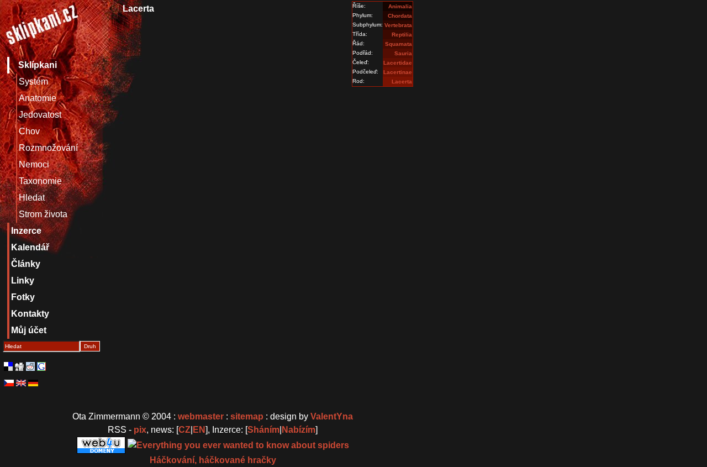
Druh (90, 346)
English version (21, 383)
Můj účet (28, 330)
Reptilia (402, 35)
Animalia (400, 6)
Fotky (23, 297)
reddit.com (30, 366)
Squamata (398, 44)
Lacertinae (397, 72)
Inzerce (26, 230)
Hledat (32, 197)
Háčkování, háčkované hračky (213, 460)
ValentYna (331, 416)
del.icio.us (8, 366)
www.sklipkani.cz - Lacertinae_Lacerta (41, 27)
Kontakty (30, 313)
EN (199, 429)
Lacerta (402, 81)
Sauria (403, 53)
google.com (41, 366)
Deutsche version (33, 383)
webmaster (201, 416)
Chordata (400, 16)
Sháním (263, 429)
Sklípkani (37, 65)
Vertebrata (398, 25)
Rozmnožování (48, 148)
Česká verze (9, 383)
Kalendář (30, 247)
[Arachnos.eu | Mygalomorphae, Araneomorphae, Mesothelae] (238, 444)
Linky (22, 280)
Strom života (43, 214)
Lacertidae (397, 63)
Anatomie (37, 98)
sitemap (246, 416)
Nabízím (298, 429)
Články (25, 264)
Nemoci (34, 164)
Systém (33, 81)
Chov (29, 131)
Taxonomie (40, 181)
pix (140, 429)
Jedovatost (40, 114)
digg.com (19, 366)
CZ (184, 429)
